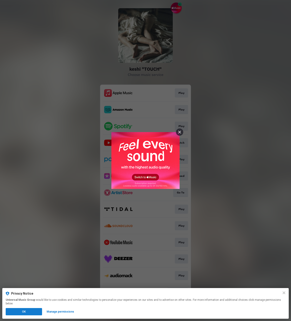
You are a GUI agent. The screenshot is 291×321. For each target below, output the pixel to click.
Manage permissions (60, 311)
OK (24, 311)
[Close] (284, 292)
